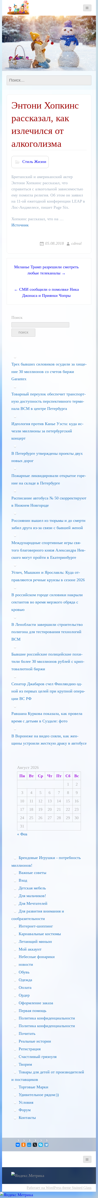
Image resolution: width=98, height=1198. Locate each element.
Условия (26, 1102)
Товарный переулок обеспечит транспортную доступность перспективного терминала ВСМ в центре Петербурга (48, 401)
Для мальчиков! (32, 895)
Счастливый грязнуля (38, 1056)
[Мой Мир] (29, 1145)
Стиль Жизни (34, 161)
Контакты (27, 1117)
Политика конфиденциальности (47, 1018)
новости (26, 964)
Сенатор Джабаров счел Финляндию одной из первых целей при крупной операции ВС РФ (48, 691)
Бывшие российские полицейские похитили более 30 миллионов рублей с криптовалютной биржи (47, 661)
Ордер (24, 995)
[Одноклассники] (23, 1145)
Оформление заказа (36, 1003)
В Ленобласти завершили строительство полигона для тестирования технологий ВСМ (47, 631)
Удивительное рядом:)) (39, 1094)
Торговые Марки (33, 1087)
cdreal (76, 243)
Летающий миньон (35, 941)
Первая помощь (32, 1010)
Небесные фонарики (37, 956)
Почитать (27, 1033)
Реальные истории (35, 1041)
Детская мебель (32, 888)
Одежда (25, 980)
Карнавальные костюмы (40, 934)
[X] (35, 1145)
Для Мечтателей (33, 903)
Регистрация (30, 1049)
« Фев (22, 834)
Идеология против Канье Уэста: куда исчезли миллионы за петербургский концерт (47, 431)
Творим (25, 1064)
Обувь (24, 972)
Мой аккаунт (30, 949)
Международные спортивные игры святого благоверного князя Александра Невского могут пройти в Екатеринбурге (48, 550)
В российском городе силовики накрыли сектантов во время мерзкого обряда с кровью (47, 602)
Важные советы (32, 872)
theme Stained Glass (76, 1188)
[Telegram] (46, 1145)
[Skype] (41, 1145)
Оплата (25, 987)
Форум (25, 1110)
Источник (20, 225)
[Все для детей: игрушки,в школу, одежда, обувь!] (18, 7)
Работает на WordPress (44, 1188)
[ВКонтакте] (18, 1145)
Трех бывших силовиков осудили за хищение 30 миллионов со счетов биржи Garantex (49, 371)
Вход (23, 880)
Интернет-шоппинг (36, 926)
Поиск (17, 317)
